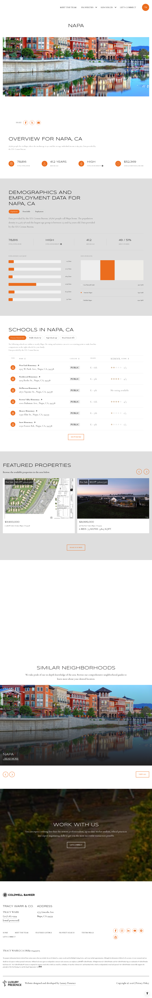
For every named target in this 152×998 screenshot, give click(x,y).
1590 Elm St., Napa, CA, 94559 (34, 414)
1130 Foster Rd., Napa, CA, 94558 (35, 425)
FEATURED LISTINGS (44, 933)
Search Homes (76, 547)
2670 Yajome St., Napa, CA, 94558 (36, 391)
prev (5, 774)
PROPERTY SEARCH (66, 933)
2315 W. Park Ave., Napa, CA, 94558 (36, 369)
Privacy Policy (142, 983)
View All (142, 774)
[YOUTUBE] (134, 930)
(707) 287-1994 (10, 916)
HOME (5, 933)
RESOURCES (107, 7)
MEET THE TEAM (68, 7)
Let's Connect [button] (76, 845)
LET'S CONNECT (9, 937)
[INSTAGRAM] (122, 930)
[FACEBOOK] (115, 930)
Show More (76, 437)
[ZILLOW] (115, 937)
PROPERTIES (87, 7)
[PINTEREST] (141, 930)
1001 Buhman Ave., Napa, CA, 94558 (37, 403)
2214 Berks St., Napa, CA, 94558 (34, 380)
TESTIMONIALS (88, 933)
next (12, 774)
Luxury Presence (68, 983)
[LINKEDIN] (128, 930)
